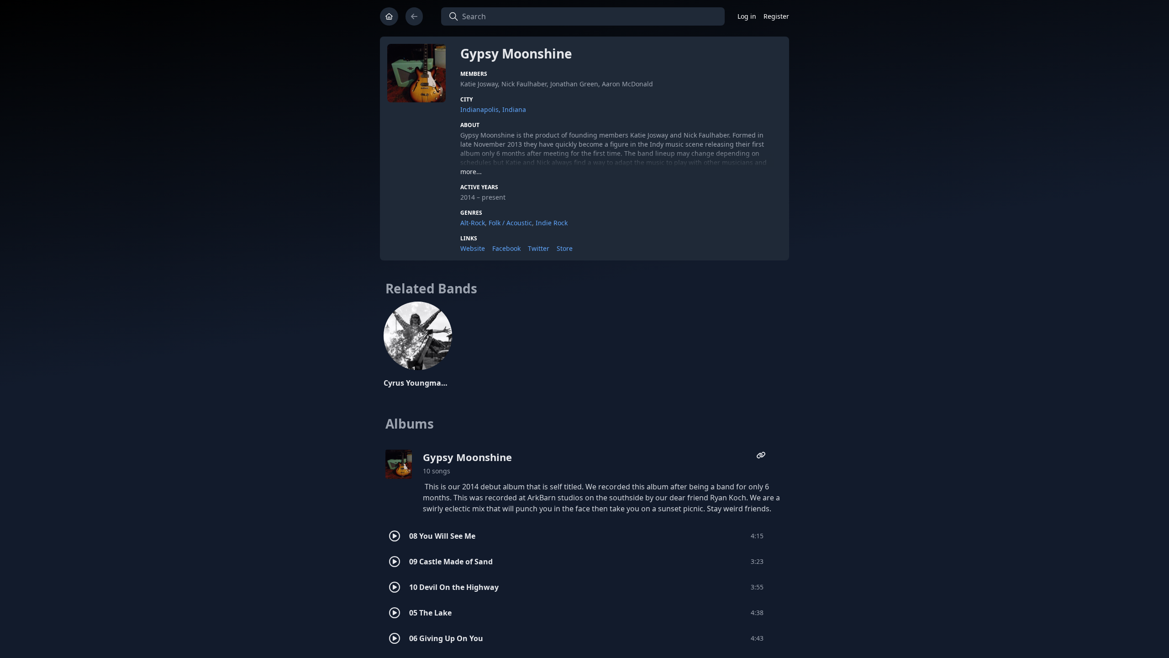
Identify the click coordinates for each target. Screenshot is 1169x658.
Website (472, 248)
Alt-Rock (472, 222)
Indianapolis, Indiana (493, 109)
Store (565, 248)
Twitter (538, 248)
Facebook (506, 248)
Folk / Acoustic (510, 222)
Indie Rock (552, 222)
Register (776, 16)
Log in (746, 16)
